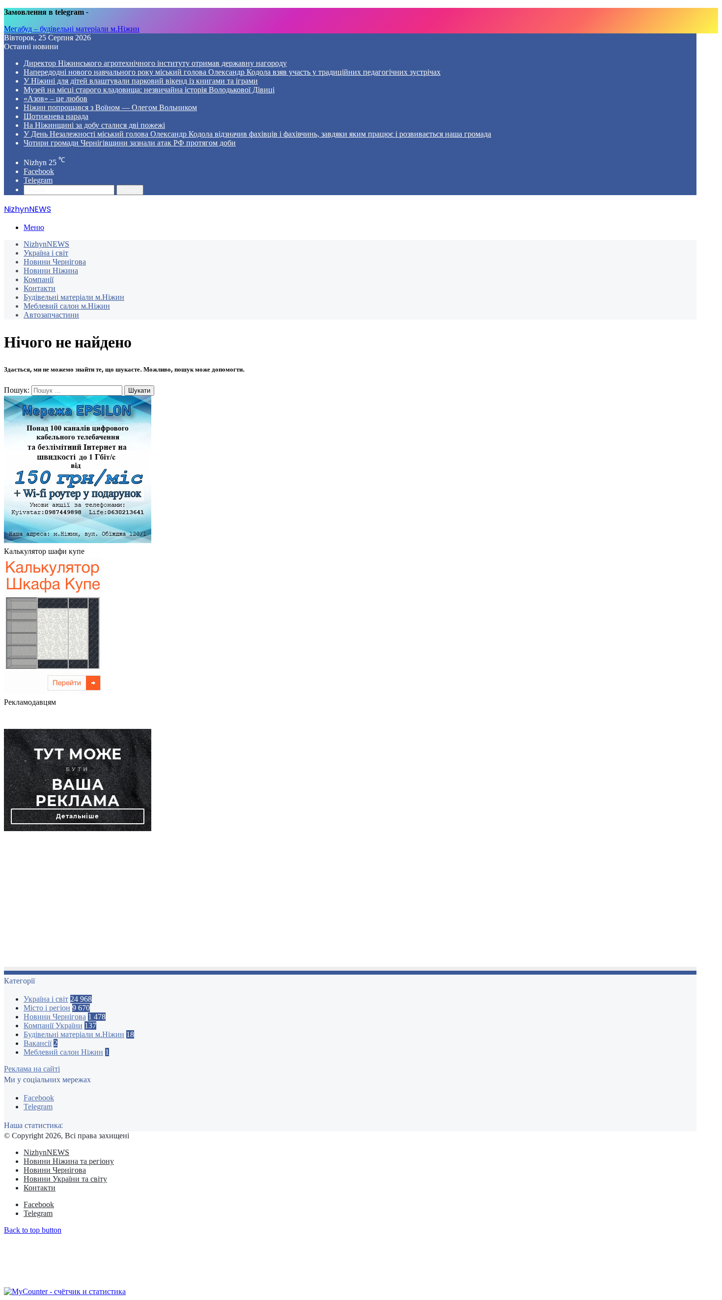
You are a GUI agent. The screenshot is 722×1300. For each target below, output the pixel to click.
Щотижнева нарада (56, 116)
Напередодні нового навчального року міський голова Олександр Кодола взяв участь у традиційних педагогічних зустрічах (232, 72)
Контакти (40, 288)
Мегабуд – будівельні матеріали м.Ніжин (71, 29)
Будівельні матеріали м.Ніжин (74, 297)
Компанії (39, 279)
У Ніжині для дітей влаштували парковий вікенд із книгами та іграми (141, 81)
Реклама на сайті (32, 1069)
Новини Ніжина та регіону (69, 1161)
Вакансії (38, 1043)
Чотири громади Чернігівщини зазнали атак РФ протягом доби (130, 143)
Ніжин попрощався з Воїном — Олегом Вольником (110, 107)
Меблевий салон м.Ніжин (67, 306)
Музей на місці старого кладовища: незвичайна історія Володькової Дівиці (149, 90)
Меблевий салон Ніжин (63, 1052)
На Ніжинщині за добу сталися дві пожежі (94, 125)
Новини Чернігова (55, 262)
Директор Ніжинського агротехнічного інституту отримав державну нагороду (155, 63)
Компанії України (53, 1025)
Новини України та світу (65, 1179)
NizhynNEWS (46, 244)
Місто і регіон (47, 1008)
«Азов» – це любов (55, 98)
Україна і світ (46, 253)
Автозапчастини (51, 315)
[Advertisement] (298, 902)
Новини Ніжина (51, 270)
